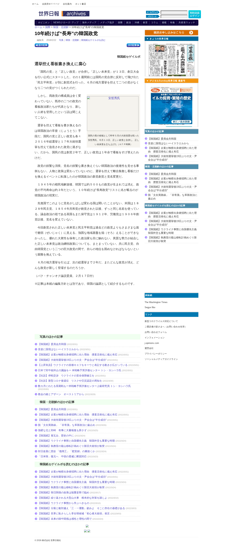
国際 (120, 22)
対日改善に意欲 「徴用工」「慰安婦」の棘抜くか (66, 451)
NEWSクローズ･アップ (66, 22)
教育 (145, 22)
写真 (61, 40)
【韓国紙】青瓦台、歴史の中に (56, 435)
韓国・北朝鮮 (72, 40)
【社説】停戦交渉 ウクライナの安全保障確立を (66, 375)
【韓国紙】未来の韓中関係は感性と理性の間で (65, 518)
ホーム (35, 4)
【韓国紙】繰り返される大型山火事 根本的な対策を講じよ (72, 497)
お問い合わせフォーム (156, 332)
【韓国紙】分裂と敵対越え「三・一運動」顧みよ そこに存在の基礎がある (81, 508)
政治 (128, 22)
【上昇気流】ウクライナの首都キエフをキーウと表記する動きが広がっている (83, 364)
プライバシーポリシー (156, 353)
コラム (154, 22)
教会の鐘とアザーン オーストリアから (61, 394)
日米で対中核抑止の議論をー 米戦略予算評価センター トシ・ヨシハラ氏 (79, 370)
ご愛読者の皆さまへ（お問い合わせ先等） (166, 326)
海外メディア (89, 22)
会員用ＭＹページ (51, 4)
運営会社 (149, 348)
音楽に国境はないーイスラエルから (58, 349)
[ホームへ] (64, 16)
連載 (164, 22)
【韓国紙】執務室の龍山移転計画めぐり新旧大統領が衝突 (71, 445)
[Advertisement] (87, 312)
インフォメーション (155, 337)
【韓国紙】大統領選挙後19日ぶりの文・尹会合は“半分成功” (72, 359)
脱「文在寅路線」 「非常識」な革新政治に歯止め (66, 424)
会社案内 (67, 4)
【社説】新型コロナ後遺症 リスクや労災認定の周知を (70, 380)
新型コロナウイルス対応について (161, 321)
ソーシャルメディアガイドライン (161, 359)
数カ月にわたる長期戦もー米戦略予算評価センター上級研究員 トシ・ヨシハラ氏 (84, 386)
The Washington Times (156, 302)
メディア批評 (107, 22)
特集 (172, 22)
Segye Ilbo (150, 307)
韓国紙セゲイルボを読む (93, 40)
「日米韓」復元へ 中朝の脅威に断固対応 (62, 456)
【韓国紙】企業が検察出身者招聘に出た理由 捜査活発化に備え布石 (77, 354)
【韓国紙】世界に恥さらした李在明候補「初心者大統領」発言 (74, 513)
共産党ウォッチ (187, 22)
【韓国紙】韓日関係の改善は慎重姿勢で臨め (63, 492)
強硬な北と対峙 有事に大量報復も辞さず (62, 430)
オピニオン (44, 22)
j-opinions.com (152, 343)
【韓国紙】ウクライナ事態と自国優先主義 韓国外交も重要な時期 (76, 440)
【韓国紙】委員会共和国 (52, 344)
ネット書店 (80, 4)
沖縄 (137, 22)
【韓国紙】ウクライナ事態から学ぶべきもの (63, 503)
